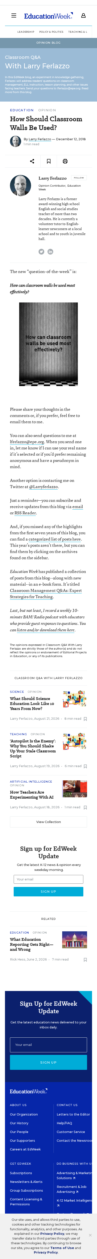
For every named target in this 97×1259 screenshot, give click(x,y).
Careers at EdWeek (25, 1149)
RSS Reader (25, 513)
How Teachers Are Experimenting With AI (31, 795)
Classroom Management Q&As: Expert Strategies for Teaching (46, 593)
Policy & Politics (51, 31)
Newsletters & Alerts (26, 1182)
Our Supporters (22, 1140)
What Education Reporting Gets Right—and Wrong (31, 944)
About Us (18, 1105)
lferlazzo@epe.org (27, 441)
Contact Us (67, 1105)
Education (22, 110)
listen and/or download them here (45, 630)
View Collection (48, 822)
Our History (19, 1123)
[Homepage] (48, 15)
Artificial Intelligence (31, 781)
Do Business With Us (75, 1163)
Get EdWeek (20, 1163)
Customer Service (71, 1132)
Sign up (48, 1062)
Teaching (18, 734)
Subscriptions (21, 1173)
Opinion (47, 110)
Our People (19, 1132)
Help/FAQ (64, 1123)
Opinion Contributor (52, 185)
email (77, 506)
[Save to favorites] (49, 161)
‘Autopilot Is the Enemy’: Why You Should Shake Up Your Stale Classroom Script (33, 749)
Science (17, 692)
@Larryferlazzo (43, 486)
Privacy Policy (52, 1234)
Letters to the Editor (73, 1114)
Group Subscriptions (26, 1190)
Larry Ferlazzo (40, 139)
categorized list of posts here (55, 539)
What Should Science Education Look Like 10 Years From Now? (32, 703)
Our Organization (24, 1114)
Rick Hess (17, 959)
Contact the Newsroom (76, 1140)
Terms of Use (62, 1248)
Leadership (25, 31)
